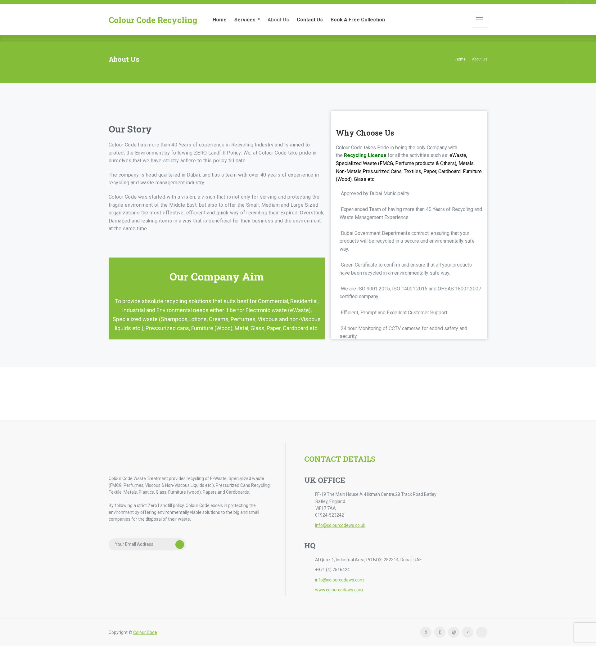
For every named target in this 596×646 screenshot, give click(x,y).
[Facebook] (425, 632)
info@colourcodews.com (339, 579)
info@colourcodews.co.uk (340, 525)
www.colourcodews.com (339, 589)
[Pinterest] (467, 632)
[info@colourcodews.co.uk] (577, 2)
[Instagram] (439, 632)
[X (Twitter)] (481, 632)
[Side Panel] (479, 20)
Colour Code (145, 632)
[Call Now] (566, 2)
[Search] (463, 20)
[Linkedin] (453, 632)
